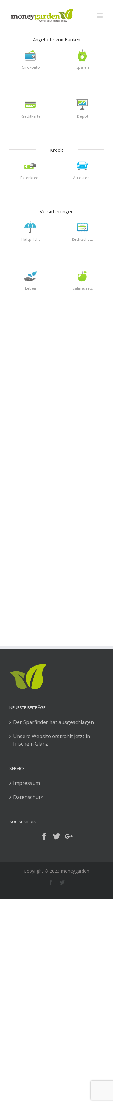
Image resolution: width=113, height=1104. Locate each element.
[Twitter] (56, 836)
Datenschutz (28, 797)
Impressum (26, 783)
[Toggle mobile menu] (100, 15)
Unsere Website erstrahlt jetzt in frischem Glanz (51, 740)
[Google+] (69, 836)
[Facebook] (44, 836)
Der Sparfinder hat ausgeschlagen (53, 722)
